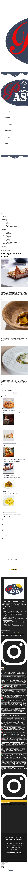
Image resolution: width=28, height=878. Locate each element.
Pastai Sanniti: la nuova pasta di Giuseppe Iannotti (14, 530)
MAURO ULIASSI (6, 426)
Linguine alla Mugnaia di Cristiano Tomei (12, 529)
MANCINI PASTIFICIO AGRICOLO (9, 443)
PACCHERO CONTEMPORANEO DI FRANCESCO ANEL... (14, 459)
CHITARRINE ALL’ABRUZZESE (9, 410)
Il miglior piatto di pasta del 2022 (9, 289)
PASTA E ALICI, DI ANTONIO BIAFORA (11, 377)
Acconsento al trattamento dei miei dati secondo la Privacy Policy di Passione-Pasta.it (15, 566)
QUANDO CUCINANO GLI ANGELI (9, 512)
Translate (11, 870)
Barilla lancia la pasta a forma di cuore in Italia (13, 519)
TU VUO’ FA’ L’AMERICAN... (8, 507)
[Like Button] (1, 344)
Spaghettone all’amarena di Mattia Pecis (12, 533)
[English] (2, 214)
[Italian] (1, 214)
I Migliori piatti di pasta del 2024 (10, 520)
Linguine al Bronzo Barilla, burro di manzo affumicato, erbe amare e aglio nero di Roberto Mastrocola (15, 527)
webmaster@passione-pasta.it (14, 853)
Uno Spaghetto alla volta (8, 531)
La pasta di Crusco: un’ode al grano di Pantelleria (13, 522)
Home (2, 250)
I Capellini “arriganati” (8, 523)
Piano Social (18, 852)
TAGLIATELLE (6, 491)
